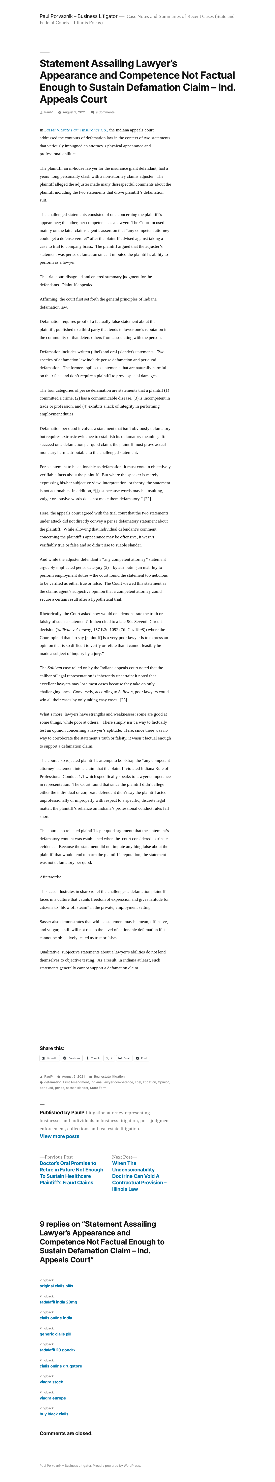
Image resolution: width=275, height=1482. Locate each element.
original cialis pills (56, 1286)
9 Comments (105, 112)
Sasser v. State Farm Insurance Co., (76, 130)
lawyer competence (118, 1082)
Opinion (163, 1082)
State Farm (98, 1088)
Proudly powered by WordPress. (117, 1466)
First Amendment (76, 1082)
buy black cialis (54, 1414)
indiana (96, 1082)
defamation (52, 1082)
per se (59, 1088)
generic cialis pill (55, 1334)
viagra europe (53, 1398)
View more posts (60, 1136)
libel (138, 1082)
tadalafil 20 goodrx (57, 1350)
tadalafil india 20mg (58, 1302)
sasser (70, 1088)
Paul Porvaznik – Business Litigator (79, 16)
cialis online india (56, 1318)
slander (82, 1088)
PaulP (48, 112)
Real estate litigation (109, 1076)
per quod (46, 1088)
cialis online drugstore (61, 1366)
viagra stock (51, 1382)
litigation (149, 1082)
